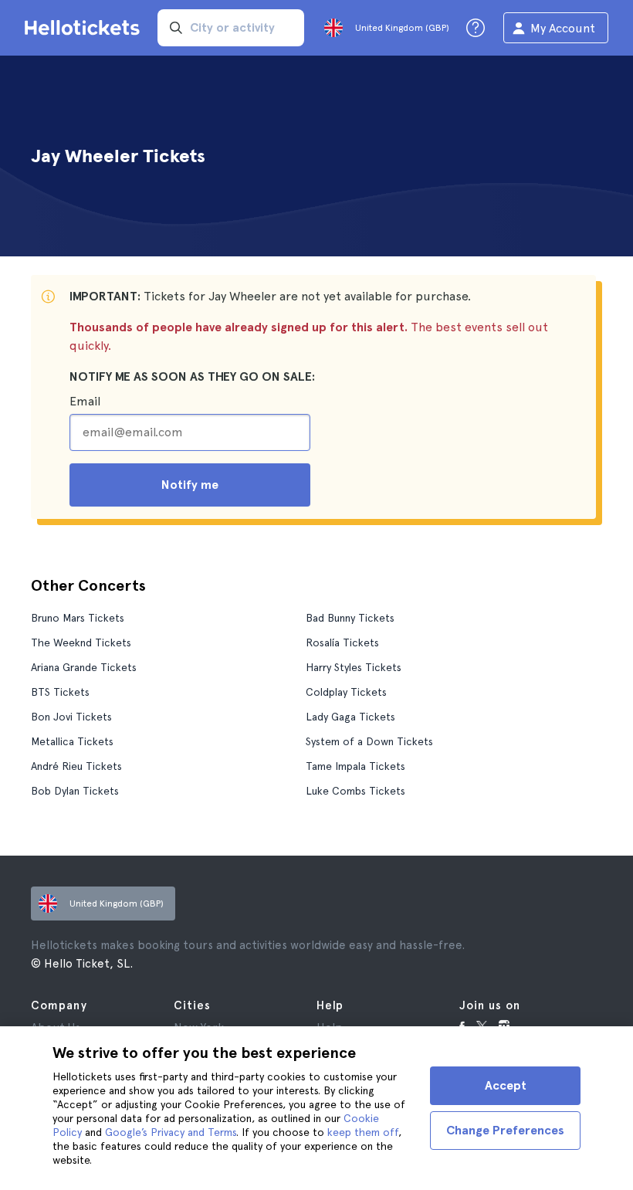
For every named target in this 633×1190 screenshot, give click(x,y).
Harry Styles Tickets (353, 667)
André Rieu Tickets (76, 766)
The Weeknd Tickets (81, 642)
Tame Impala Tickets (355, 766)
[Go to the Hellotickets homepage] (84, 27)
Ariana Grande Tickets (84, 667)
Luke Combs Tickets (355, 791)
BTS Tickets (60, 692)
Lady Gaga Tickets (350, 716)
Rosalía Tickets (342, 642)
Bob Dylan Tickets (75, 791)
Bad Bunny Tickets (350, 618)
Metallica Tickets (72, 741)
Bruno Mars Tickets (77, 618)
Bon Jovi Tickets (71, 716)
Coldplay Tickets (346, 692)
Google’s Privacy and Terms (170, 1132)
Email (84, 401)
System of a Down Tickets (369, 741)
